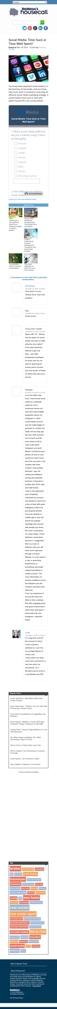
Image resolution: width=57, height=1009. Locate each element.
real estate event (16, 919)
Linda (27, 632)
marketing (30, 893)
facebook (45, 28)
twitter (24, 28)
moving (13, 898)
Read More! (36, 986)
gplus (35, 28)
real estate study (35, 927)
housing (34, 888)
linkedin (40, 28)
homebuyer (18, 879)
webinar (14, 950)
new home (31, 897)
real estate (19, 907)
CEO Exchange (28, 869)
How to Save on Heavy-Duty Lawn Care (25, 745)
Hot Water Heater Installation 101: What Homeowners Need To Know (25, 738)
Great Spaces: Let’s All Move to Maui (24, 759)
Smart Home (33, 941)
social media (17, 946)
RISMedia (14, 941)
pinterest (30, 28)
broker (15, 869)
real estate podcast (37, 923)
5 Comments (16, 277)
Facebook (18, 874)
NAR (20, 898)
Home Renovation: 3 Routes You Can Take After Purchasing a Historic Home (28, 707)
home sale (39, 884)
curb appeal (39, 869)
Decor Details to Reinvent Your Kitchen (25, 764)
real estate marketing (32, 919)
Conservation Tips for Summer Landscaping (15, 266)
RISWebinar (23, 941)
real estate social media (19, 927)
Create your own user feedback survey (22, 199)
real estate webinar (19, 932)
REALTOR (38, 932)
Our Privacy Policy (16, 998)
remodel (24, 937)
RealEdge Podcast (36, 902)
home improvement (34, 879)
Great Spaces (30, 874)
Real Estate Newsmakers (19, 923)
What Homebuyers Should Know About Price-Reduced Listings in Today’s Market (15, 224)
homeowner (15, 884)
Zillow (23, 951)
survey (28, 946)
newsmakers (23, 902)
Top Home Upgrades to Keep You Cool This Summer (29, 267)
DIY (11, 874)
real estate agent (23, 914)
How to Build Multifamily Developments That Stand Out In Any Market (30, 222)
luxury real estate (18, 893)
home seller (15, 888)
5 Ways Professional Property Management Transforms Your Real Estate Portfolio (30, 245)
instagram (42, 888)
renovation (35, 937)
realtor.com (14, 937)
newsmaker (14, 902)
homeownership (28, 884)
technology (36, 946)
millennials (40, 893)
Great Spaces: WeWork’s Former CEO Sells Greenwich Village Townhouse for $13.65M (27, 723)
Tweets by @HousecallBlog (28, 772)
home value (25, 888)
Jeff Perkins (30, 286)
